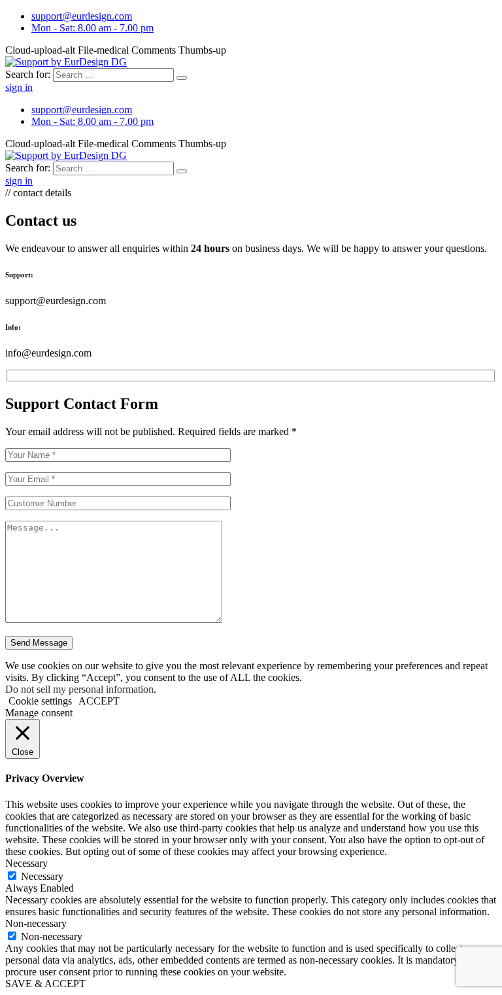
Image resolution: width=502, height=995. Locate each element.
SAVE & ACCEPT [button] (45, 983)
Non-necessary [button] (36, 923)
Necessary (42, 876)
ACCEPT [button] (99, 701)
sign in (19, 87)
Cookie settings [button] (40, 701)
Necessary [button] (26, 863)
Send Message (38, 643)
